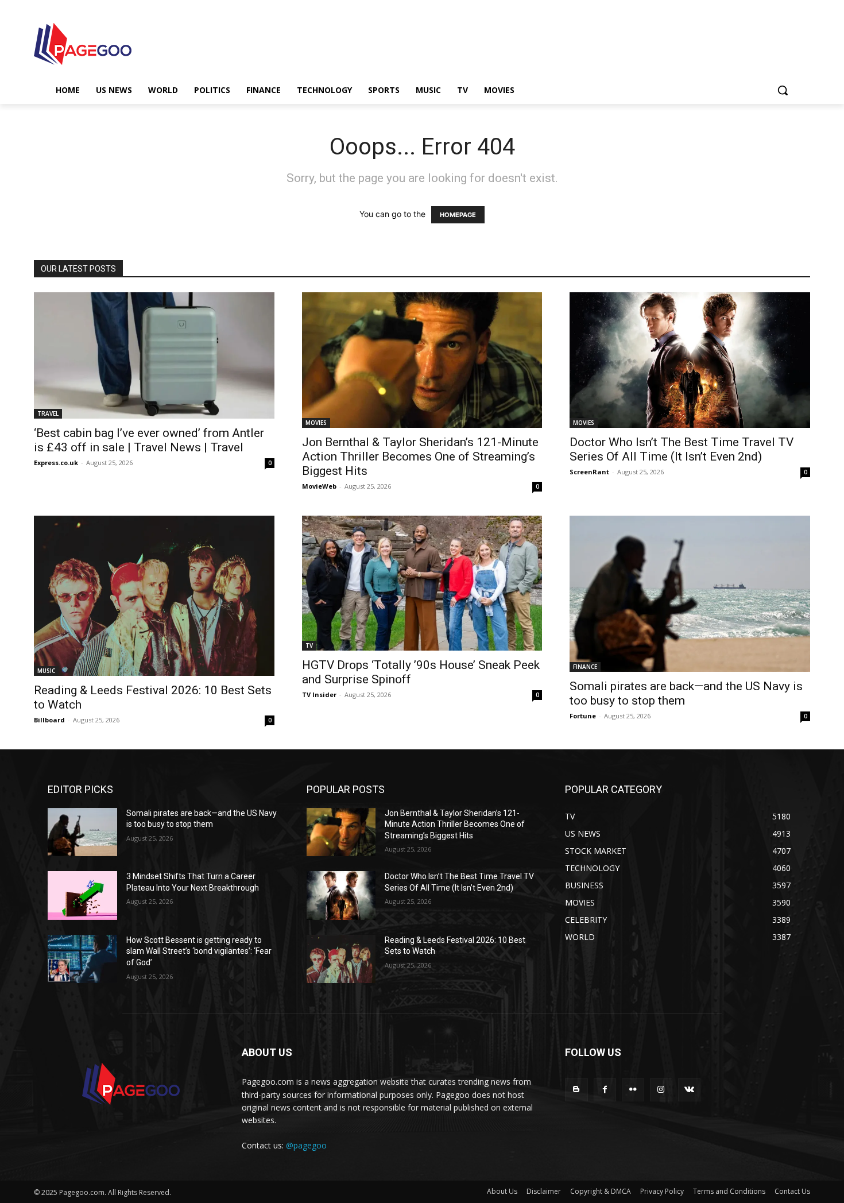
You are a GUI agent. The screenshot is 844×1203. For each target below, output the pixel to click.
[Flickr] (633, 1089)
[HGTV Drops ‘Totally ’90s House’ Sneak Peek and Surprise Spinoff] (422, 583)
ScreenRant (589, 471)
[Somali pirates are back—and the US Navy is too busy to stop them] (690, 594)
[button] (782, 90)
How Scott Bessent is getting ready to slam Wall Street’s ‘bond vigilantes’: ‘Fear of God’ (199, 951)
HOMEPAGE (458, 215)
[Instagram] (661, 1089)
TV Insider (319, 694)
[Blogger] (576, 1089)
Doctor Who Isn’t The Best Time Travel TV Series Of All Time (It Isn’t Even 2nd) (681, 449)
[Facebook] (605, 1089)
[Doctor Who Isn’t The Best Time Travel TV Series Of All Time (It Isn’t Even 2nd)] (690, 359)
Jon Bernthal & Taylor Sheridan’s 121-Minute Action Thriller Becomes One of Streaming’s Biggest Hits (420, 456)
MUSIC (46, 671)
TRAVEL (48, 413)
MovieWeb (319, 486)
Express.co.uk (56, 462)
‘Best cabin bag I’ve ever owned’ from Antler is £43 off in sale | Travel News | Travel (149, 440)
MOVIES (316, 423)
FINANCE (585, 667)
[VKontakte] (689, 1089)
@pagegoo (306, 1145)
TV (309, 645)
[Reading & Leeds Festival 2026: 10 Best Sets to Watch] (154, 596)
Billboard (49, 719)
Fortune (583, 715)
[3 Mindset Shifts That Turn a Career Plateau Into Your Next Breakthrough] (82, 895)
